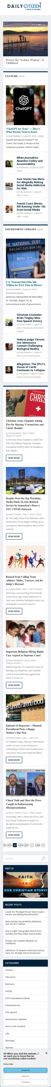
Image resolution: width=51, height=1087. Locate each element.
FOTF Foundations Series (17, 998)
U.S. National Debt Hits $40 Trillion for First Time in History (24, 283)
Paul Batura (23, 167)
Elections (9, 984)
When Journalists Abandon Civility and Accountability (30, 161)
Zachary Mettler (14, 289)
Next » (40, 545)
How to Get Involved (15, 1026)
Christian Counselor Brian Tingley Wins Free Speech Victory (29, 318)
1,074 (9, 845)
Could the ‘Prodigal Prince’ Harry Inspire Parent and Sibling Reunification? (24, 913)
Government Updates (14, 293)
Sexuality (38, 589)
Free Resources (12, 1005)
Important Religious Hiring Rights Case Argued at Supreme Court (25, 653)
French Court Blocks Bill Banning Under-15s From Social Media (31, 206)
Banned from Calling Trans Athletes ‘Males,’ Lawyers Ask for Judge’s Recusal (24, 580)
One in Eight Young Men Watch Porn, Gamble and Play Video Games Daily (23, 932)
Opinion (9, 1047)
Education (10, 977)
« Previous (14, 545)
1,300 (37, 845)
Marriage (9, 1040)
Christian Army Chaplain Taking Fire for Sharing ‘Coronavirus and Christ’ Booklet (25, 424)
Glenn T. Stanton (14, 514)
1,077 (26, 845)
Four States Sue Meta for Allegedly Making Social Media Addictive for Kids (31, 183)
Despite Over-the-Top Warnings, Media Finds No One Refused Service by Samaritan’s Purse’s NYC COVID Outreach (23, 504)
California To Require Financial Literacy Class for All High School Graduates (24, 951)
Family (8, 991)
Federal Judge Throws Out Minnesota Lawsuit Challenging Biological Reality (30, 344)
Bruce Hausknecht (15, 660)
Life (36, 738)
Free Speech (27, 328)
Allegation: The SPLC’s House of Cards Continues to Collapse (31, 367)
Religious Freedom (13, 436)
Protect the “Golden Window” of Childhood (21, 61)
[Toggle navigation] (45, 49)
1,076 (20, 845)
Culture (41, 136)
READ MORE (14, 458)
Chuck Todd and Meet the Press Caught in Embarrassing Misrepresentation (23, 804)
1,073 (3, 845)
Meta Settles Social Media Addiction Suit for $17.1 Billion (23, 922)
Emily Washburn (14, 136)
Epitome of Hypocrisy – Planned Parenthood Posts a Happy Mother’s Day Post (24, 729)
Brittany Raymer (14, 738)
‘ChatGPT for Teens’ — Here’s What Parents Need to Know (23, 130)
